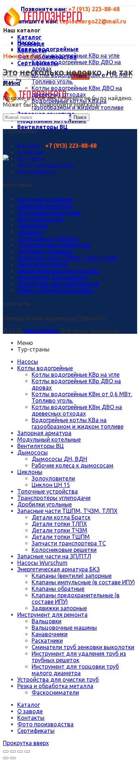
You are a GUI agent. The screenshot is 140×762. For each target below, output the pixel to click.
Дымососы (32, 225)
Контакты (31, 158)
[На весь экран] (20, 751)
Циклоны (29, 232)
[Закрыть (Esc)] (6, 751)
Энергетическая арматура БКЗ (58, 270)
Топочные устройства (47, 238)
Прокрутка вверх (26, 743)
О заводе (30, 152)
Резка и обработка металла (55, 290)
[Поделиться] (13, 751)
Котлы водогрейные (45, 199)
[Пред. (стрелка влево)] (6, 758)
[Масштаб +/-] (27, 751)
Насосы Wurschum (42, 264)
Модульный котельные (49, 212)
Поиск (80, 117)
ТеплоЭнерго (41, 330)
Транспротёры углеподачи (53, 245)
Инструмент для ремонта (52, 277)
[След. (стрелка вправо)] (13, 758)
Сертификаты (36, 171)
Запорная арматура (44, 206)
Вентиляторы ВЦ (40, 219)
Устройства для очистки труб (58, 283)
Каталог (28, 145)
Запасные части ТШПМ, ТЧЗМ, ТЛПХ (67, 257)
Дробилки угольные (44, 251)
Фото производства (45, 165)
